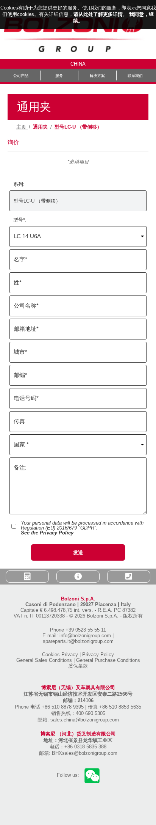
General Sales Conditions (44, 660)
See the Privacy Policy (47, 532)
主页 (22, 127)
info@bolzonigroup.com (85, 635)
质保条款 (78, 666)
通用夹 (40, 127)
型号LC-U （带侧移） (78, 127)
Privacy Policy (98, 654)
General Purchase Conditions (108, 660)
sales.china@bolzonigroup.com (84, 720)
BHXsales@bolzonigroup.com (84, 753)
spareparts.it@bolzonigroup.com (78, 641)
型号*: (20, 220)
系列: (19, 184)
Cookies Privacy (60, 654)
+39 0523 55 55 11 (86, 630)
